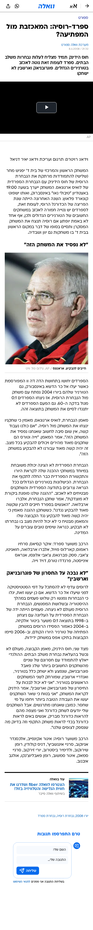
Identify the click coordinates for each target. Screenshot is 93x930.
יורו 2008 (81, 816)
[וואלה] (46, 6)
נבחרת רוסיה (65, 816)
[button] (73, 6)
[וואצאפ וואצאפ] (17, 6)
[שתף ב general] (8, 6)
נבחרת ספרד (46, 816)
